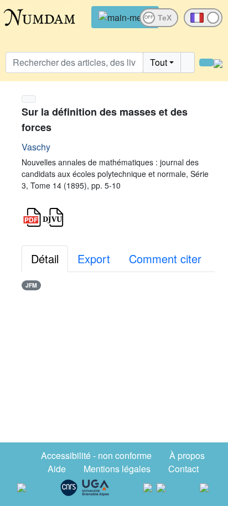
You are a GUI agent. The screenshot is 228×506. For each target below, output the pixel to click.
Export (93, 259)
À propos (187, 455)
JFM (31, 285)
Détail (45, 259)
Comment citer (165, 259)
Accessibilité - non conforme (96, 455)
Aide (57, 468)
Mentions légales (117, 468)
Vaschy (36, 146)
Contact (183, 468)
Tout (158, 62)
